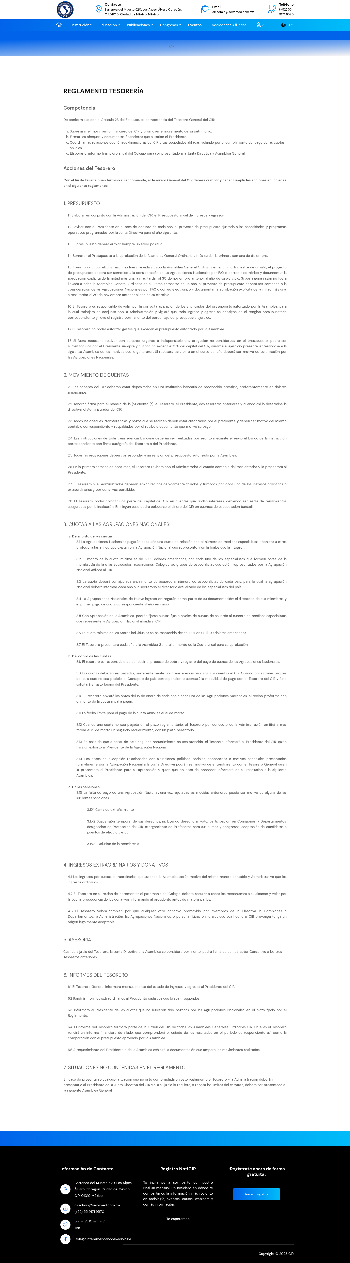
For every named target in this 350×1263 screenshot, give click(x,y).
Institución (80, 25)
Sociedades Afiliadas (229, 25)
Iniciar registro (256, 1194)
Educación (108, 25)
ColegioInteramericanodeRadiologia (103, 1239)
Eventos (195, 25)
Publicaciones (138, 25)
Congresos (169, 25)
